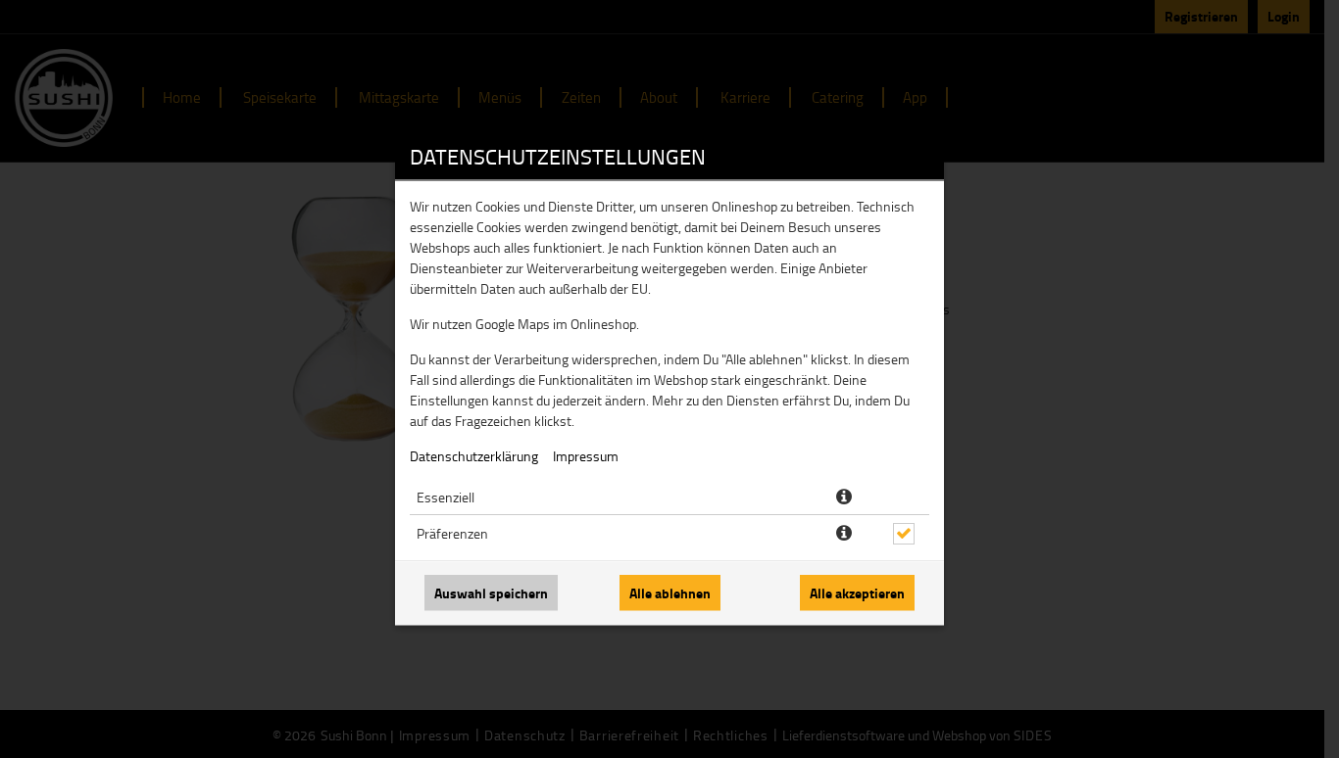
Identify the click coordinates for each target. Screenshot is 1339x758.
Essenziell (445, 497)
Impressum (586, 456)
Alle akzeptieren (857, 593)
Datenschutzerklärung (474, 456)
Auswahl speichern (491, 593)
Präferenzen (452, 533)
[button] (844, 497)
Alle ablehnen (670, 593)
